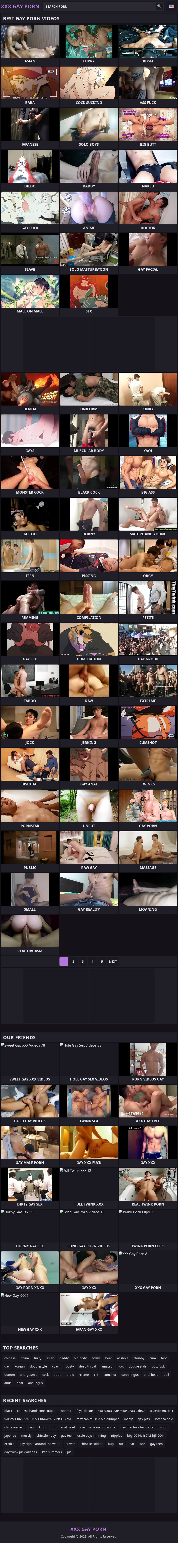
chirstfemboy (46, 1435)
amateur (107, 1366)
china (25, 1358)
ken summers (52, 1452)
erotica (9, 1444)
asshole (122, 1358)
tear (131, 1444)
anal (20, 1383)
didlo (70, 1375)
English (171, 6)
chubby (139, 1358)
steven (70, 1444)
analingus (35, 1383)
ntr (121, 1444)
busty (70, 1366)
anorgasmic (28, 1375)
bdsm (96, 1358)
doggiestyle (38, 1366)
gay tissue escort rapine (97, 1427)
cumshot (110, 1375)
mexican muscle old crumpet (98, 1419)
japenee (10, 1435)
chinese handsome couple (36, 1411)
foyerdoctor (84, 1411)
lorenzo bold (164, 1419)
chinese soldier (92, 1444)
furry (37, 1358)
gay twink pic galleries (20, 1452)
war (142, 1444)
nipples (116, 1435)
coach (56, 1366)
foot (164, 1358)
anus (8, 1383)
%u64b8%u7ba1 (161, 1411)
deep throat (87, 1366)
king (42, 1427)
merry (128, 1419)
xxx (121, 1366)
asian (50, 1358)
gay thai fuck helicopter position (143, 1427)
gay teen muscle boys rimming (83, 1435)
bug (111, 1444)
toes (31, 1427)
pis (69, 1452)
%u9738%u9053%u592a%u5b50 (121, 1411)
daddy (64, 1358)
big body (80, 1358)
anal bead (151, 1375)
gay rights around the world (40, 1444)
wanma (66, 1411)
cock (45, 1375)
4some (84, 1375)
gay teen (156, 1444)
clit (96, 1375)
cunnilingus (130, 1375)
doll (166, 1375)
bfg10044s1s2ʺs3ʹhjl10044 (146, 1435)
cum (153, 1358)
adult (57, 1375)
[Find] (159, 6)
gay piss (144, 1419)
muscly (26, 1435)
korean (20, 1366)
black (8, 1411)
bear (108, 1358)
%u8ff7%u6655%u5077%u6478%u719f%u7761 (37, 1419)
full (53, 1427)
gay (7, 1366)
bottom (9, 1375)
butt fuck (158, 1366)
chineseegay (13, 1427)
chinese (10, 1358)
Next (113, 961)
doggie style (138, 1366)
